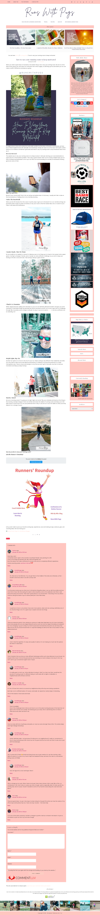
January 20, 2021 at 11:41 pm (19, 750)
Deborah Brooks (16, 651)
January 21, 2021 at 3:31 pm (21, 668)
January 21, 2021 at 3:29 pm (21, 767)
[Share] (33, 534)
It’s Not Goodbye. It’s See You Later (20, 48)
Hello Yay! (59, 913)
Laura (13, 718)
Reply (9, 565)
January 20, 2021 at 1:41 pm (19, 684)
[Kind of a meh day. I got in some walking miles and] (75, 906)
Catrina (14, 550)
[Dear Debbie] (89, 387)
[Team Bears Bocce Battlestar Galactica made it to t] (5, 906)
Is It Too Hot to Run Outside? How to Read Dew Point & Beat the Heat (78, 48)
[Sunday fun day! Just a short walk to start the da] (95, 906)
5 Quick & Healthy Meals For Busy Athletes (49, 48)
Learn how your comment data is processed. (38, 886)
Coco (13, 795)
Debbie (14, 778)
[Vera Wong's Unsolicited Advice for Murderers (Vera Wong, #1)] (83, 392)
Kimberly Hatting (16, 749)
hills (49, 310)
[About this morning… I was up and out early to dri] (35, 906)
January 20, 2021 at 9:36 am (19, 586)
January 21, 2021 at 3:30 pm (21, 734)
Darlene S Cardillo (16, 683)
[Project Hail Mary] (86, 387)
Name (9, 851)
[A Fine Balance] (72, 392)
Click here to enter (36, 462)
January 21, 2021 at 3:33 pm (21, 604)
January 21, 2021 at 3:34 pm (21, 572)
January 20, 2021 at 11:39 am (19, 618)
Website (10, 864)
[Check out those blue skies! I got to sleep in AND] (65, 906)
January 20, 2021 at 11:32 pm (19, 720)
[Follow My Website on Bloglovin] (82, 106)
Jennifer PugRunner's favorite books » (85, 398)
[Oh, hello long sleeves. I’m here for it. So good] (45, 906)
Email (9, 857)
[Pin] (37, 534)
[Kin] (78, 387)
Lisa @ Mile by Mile (17, 584)
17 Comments (41, 61)
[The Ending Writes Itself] (75, 392)
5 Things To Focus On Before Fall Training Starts (82, 372)
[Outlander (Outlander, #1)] (72, 396)
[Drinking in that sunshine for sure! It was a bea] (25, 906)
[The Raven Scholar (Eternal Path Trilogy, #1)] (83, 396)
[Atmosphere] (80, 387)
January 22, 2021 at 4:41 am (19, 797)
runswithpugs (17, 570)
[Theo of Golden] (72, 387)
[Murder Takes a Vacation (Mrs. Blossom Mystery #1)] (86, 396)
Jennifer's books (82, 381)
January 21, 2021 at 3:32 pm (21, 638)
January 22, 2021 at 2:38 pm (19, 811)
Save (8, 538)
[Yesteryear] (80, 392)
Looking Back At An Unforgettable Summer (82, 370)
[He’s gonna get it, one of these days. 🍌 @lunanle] (55, 906)
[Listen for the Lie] (78, 396)
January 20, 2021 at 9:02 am (19, 552)
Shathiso (14, 617)
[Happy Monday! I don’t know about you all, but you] (85, 906)
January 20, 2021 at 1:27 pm (19, 652)
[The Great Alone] (78, 392)
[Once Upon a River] (86, 392)
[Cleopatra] (83, 387)
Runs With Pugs (50, 12)
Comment (11, 832)
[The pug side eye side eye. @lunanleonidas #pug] (15, 906)
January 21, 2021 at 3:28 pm (21, 702)
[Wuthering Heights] (89, 392)
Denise (14, 810)
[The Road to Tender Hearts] (80, 396)
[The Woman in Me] (75, 396)
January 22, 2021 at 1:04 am (19, 779)
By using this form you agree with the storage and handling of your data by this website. (32, 870)
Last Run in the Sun (26, 563)
